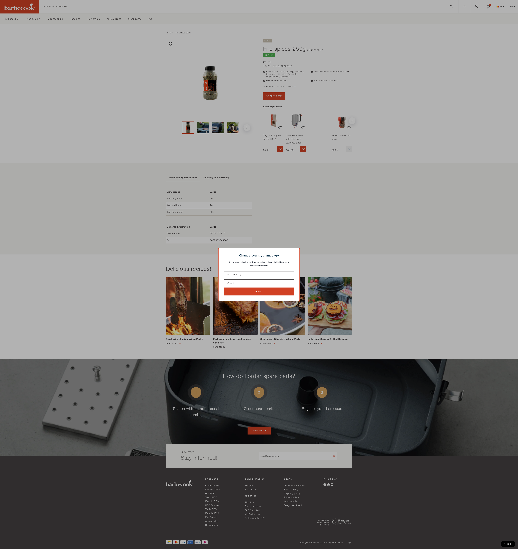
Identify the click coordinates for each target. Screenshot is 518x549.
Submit (259, 291)
